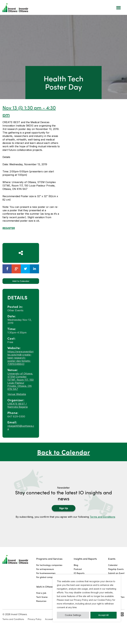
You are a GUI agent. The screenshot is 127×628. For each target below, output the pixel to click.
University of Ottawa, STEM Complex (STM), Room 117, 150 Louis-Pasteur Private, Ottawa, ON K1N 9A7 (20, 381)
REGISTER (8, 228)
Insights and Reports (85, 558)
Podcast (78, 569)
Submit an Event (116, 573)
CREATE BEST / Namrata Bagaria (17, 405)
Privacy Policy (34, 619)
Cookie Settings (73, 615)
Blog (76, 565)
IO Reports (79, 573)
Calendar (113, 565)
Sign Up (63, 508)
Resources (41, 601)
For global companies (47, 577)
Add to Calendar (20, 281)
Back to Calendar (63, 452)
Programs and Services (49, 558)
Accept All (103, 615)
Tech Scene (42, 596)
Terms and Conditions (102, 516)
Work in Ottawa (45, 586)
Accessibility (51, 619)
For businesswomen (45, 573)
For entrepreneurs (45, 569)
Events (111, 558)
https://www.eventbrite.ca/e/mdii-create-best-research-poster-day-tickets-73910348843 (20, 357)
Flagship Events (116, 569)
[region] (87, 598)
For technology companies (49, 565)
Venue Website (16, 394)
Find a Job (41, 592)
